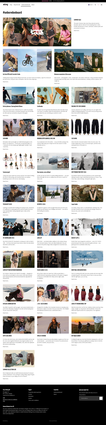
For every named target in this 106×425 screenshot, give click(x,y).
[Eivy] (5, 4)
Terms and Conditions (33, 400)
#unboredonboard (58, 392)
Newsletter (30, 396)
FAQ (4, 401)
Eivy (7, 420)
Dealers (30, 398)
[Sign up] (100, 398)
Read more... (77, 30)
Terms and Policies (53, 420)
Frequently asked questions (34, 392)
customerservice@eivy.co (9, 395)
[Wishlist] (98, 4)
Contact (30, 394)
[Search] (95, 4)
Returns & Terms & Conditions (10, 399)
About (55, 394)
